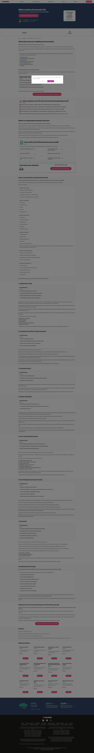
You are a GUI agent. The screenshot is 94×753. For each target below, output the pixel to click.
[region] (47, 79)
